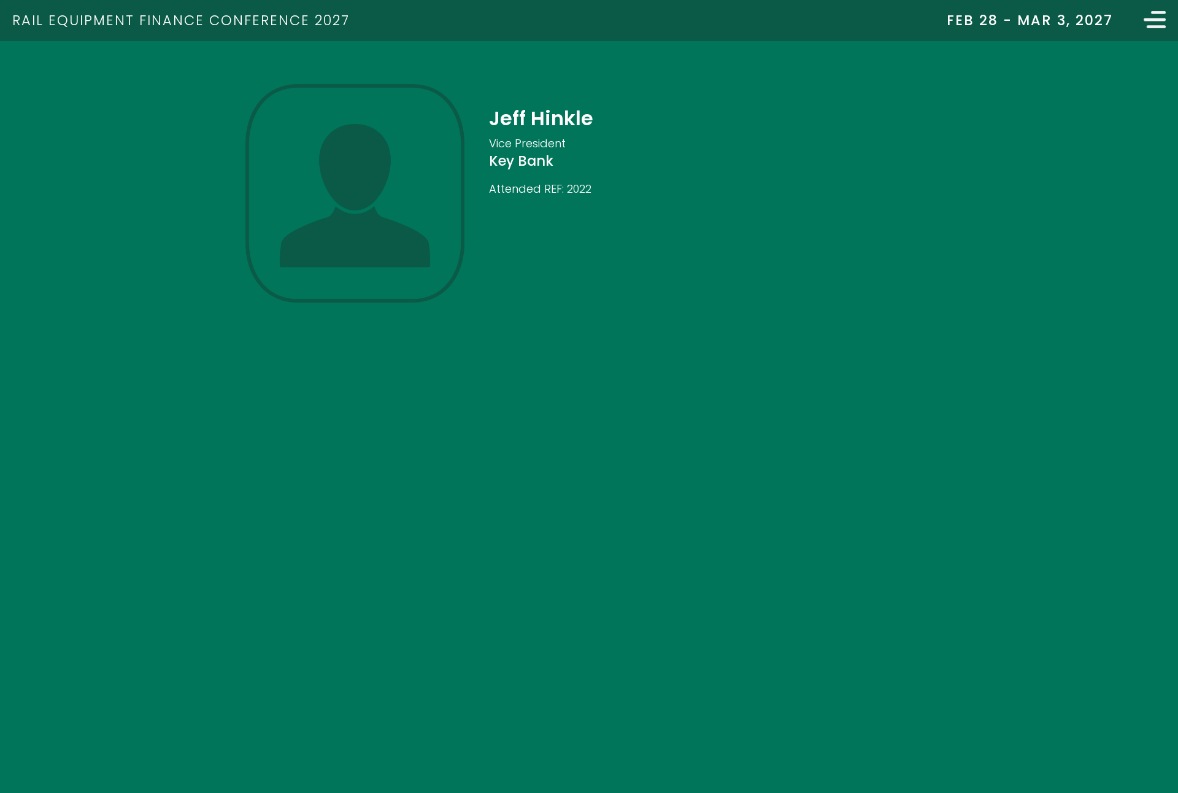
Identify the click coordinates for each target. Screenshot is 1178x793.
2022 (579, 188)
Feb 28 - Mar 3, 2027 (1030, 20)
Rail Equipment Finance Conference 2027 (181, 20)
